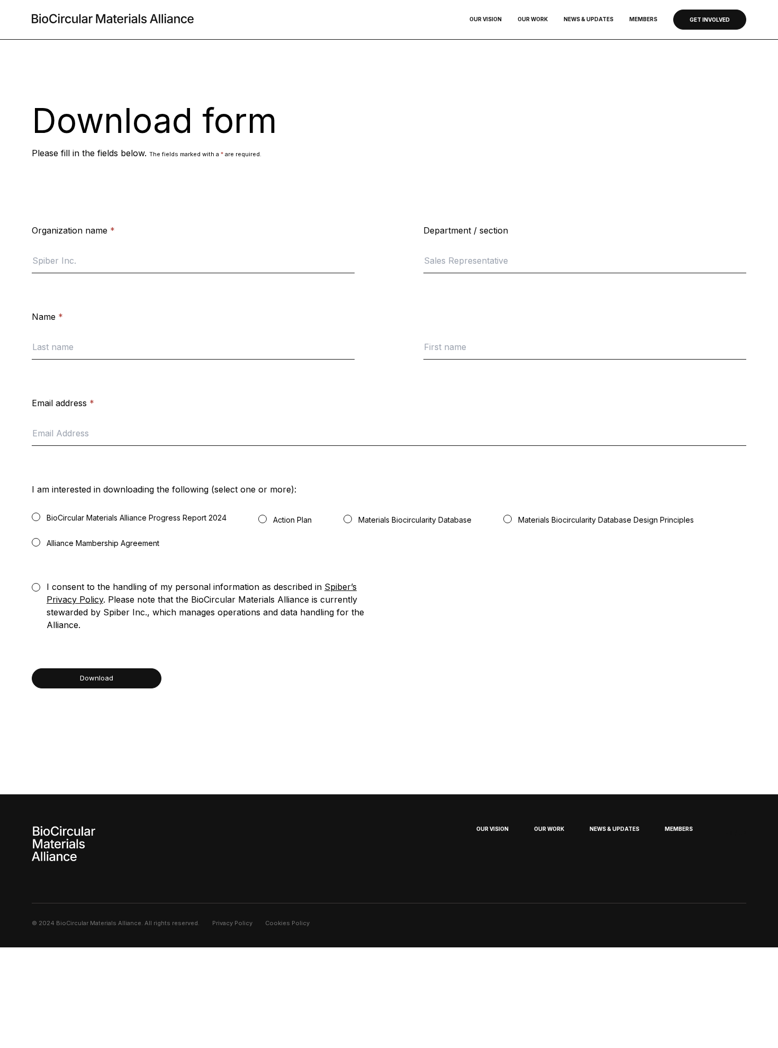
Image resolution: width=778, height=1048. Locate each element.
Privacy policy (232, 923)
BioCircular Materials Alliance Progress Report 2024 (137, 517)
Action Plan (292, 519)
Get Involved (710, 19)
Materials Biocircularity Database (415, 519)
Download (96, 678)
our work (549, 828)
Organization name (73, 230)
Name (47, 316)
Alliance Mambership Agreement (103, 543)
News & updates (588, 19)
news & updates (614, 828)
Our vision (485, 19)
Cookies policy (287, 923)
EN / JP (735, 833)
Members (643, 19)
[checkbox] (36, 517)
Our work (533, 19)
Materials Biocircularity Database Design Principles (606, 519)
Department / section (465, 230)
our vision (492, 828)
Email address (63, 403)
